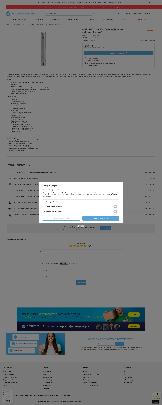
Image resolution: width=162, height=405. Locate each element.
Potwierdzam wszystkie (101, 218)
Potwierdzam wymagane (61, 218)
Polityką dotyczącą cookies (85, 193)
